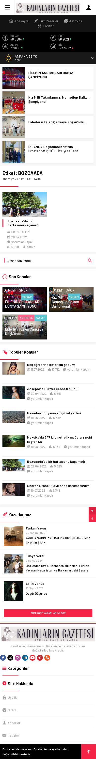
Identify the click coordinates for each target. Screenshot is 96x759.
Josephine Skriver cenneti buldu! (53, 389)
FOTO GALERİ (20, 232)
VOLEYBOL (12, 297)
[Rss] (47, 658)
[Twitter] (10, 658)
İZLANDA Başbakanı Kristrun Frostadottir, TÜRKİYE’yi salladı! (53, 149)
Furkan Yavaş (36, 528)
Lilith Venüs (35, 583)
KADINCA (26, 318)
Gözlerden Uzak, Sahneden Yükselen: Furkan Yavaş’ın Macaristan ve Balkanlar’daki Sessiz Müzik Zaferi (57, 570)
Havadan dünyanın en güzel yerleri (54, 413)
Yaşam (27, 297)
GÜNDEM (10, 290)
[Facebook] (3, 658)
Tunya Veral (35, 556)
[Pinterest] (40, 658)
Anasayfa (8, 178)
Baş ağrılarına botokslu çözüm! (51, 364)
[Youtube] (32, 658)
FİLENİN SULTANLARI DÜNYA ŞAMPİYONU (50, 74)
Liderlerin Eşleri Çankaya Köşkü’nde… (57, 122)
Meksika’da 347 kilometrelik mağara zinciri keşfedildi (59, 439)
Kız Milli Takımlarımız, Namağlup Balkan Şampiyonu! (59, 99)
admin (31, 247)
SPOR (23, 290)
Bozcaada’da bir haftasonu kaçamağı (23, 223)
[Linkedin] (25, 658)
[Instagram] (18, 658)
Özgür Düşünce (36, 593)
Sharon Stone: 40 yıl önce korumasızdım (58, 486)
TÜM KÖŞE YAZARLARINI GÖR (48, 613)
